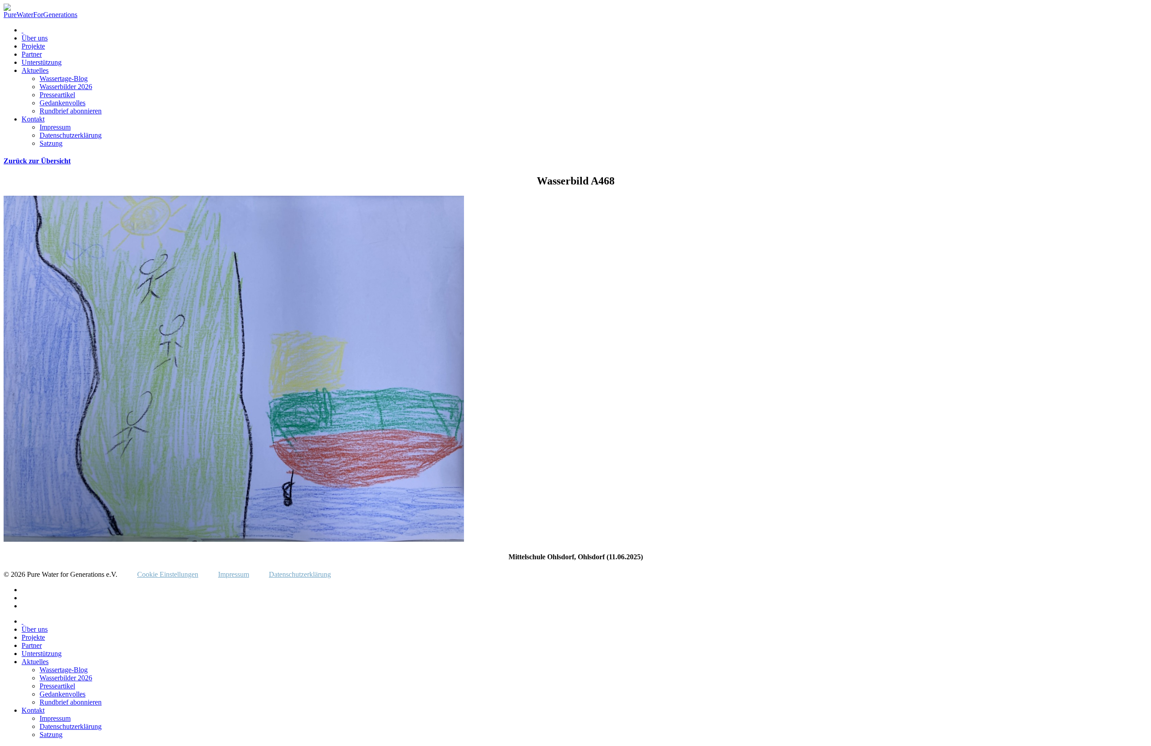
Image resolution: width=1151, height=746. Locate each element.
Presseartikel (57, 95)
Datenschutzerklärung (71, 135)
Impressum (55, 127)
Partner (32, 54)
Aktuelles (35, 70)
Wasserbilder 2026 (66, 86)
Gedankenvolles (62, 103)
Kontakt (33, 119)
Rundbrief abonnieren (71, 111)
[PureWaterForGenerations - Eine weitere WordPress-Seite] (40, 14)
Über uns (35, 38)
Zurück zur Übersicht (37, 161)
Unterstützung (42, 62)
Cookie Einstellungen (167, 574)
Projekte (33, 46)
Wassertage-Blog (64, 78)
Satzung (51, 143)
